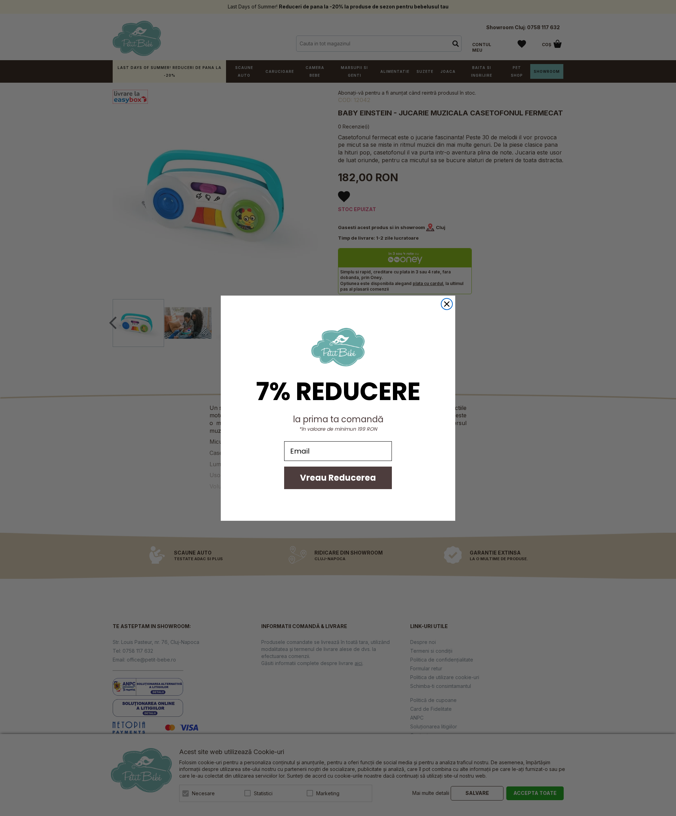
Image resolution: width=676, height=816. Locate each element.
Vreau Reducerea (338, 477)
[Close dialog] (446, 304)
